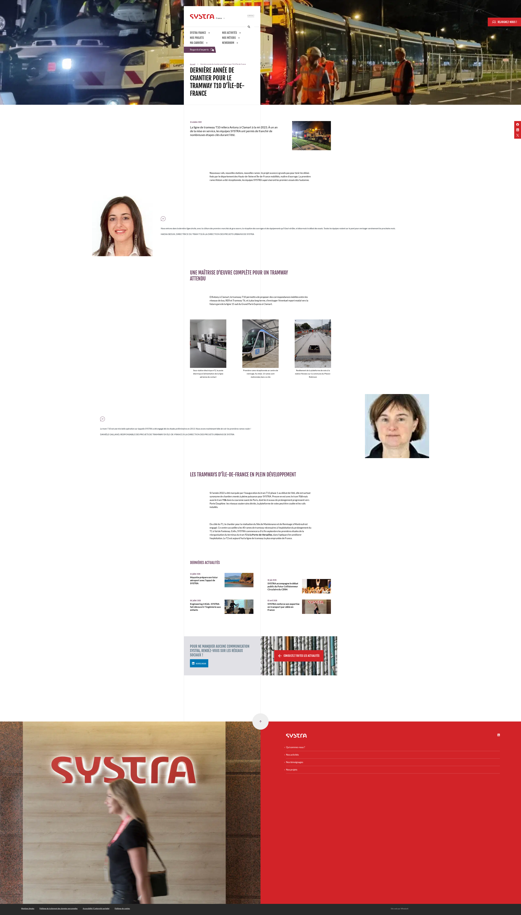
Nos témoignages (294, 762)
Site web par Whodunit (399, 909)
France (219, 18)
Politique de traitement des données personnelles (58, 908)
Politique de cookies (122, 908)
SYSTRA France (198, 32)
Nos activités (229, 32)
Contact (250, 15)
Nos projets (197, 37)
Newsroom (228, 43)
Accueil (192, 64)
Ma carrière (197, 43)
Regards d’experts (199, 49)
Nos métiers (229, 37)
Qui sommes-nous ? (295, 747)
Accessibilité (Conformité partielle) (96, 908)
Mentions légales (27, 908)
